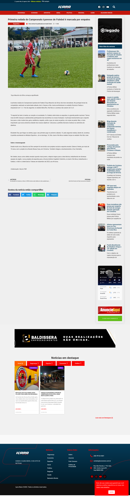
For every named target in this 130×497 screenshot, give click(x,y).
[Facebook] (99, 7)
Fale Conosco (73, 461)
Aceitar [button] (112, 492)
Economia (34, 12)
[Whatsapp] (104, 476)
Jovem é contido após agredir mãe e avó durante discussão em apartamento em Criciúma (114, 101)
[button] (113, 7)
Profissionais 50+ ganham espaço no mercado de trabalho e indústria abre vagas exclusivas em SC (114, 55)
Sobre (70, 454)
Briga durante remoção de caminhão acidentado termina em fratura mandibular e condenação (114, 126)
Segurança (21, 12)
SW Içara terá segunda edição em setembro (114, 187)
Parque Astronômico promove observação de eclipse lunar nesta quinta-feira (51, 394)
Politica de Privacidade (72, 465)
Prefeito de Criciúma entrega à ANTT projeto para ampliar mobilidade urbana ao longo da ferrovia (114, 169)
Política (69, 12)
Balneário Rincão (106, 12)
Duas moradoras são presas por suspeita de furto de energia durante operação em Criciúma (114, 207)
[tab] (20, 363)
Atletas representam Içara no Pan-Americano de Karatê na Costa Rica (114, 227)
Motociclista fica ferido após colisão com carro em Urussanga (26, 393)
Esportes (47, 12)
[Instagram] (103, 7)
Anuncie (71, 458)
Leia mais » (18, 409)
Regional (81, 12)
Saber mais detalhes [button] (102, 487)
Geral (58, 12)
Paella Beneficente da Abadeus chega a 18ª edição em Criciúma (114, 247)
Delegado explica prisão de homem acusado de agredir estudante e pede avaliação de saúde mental (114, 79)
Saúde (93, 12)
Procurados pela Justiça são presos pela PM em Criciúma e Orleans (113, 147)
